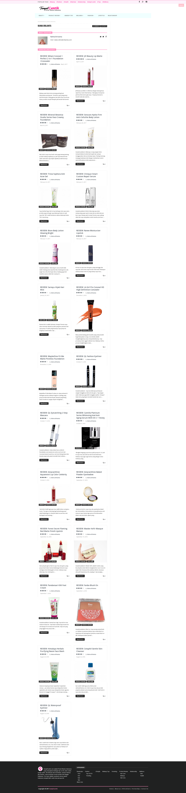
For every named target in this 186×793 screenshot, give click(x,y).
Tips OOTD (89, 773)
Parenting (114, 771)
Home (39, 21)
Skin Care (90, 147)
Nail (79, 778)
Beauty (53, 2)
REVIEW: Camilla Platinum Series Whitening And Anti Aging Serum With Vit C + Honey (90, 415)
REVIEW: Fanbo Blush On (87, 585)
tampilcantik (53, 789)
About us (117, 789)
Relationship (133, 771)
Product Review (51, 88)
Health (66, 2)
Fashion (59, 2)
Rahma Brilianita (56, 37)
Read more (44, 105)
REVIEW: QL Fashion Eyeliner (89, 356)
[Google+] (143, 2)
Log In (181, 5)
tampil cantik (92, 2)
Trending (88, 775)
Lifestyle (98, 771)
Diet (141, 773)
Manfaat (73, 2)
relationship (82, 2)
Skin (79, 780)
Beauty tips (80, 771)
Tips (99, 2)
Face (79, 773)
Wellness (105, 2)
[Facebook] (139, 2)
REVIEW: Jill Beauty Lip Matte (89, 56)
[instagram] (146, 2)
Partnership (135, 789)
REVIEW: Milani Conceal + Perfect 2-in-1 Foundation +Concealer (51, 58)
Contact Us (144, 789)
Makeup (42, 88)
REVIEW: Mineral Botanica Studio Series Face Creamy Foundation (52, 117)
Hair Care (42, 320)
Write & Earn (126, 789)
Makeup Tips (106, 771)
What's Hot (80, 782)
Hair (79, 775)
